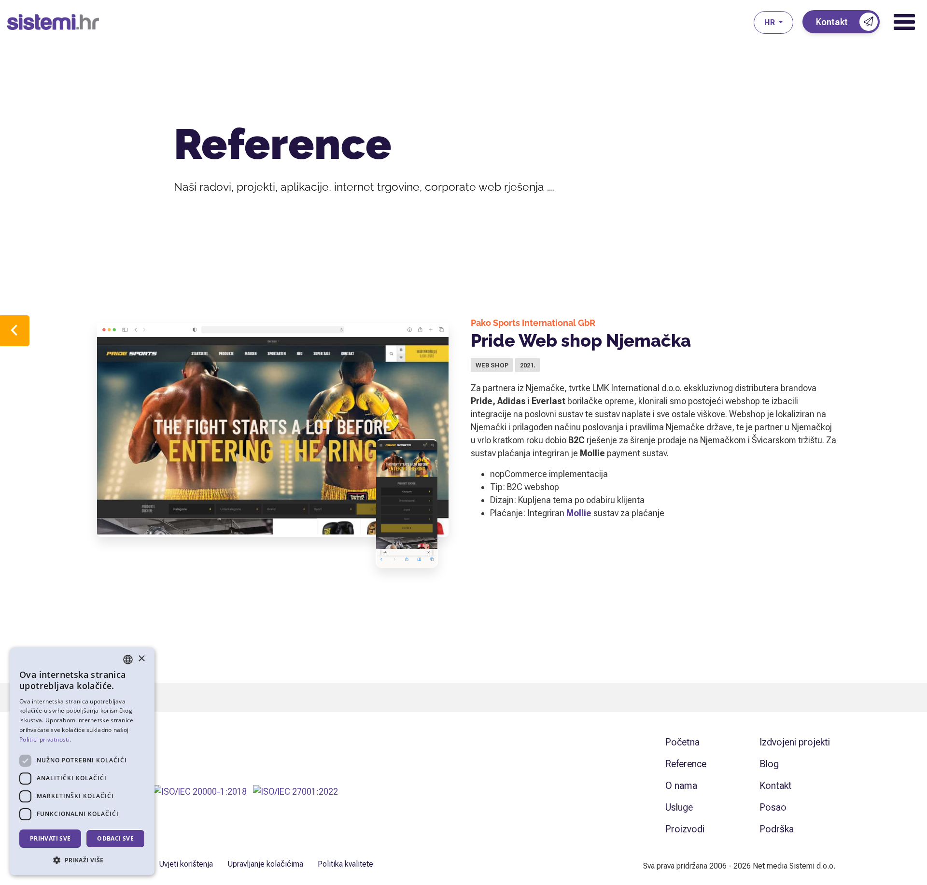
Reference (685, 764)
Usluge (679, 807)
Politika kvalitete (345, 864)
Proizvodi (684, 829)
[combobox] (128, 659)
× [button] (141, 658)
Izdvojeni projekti (794, 742)
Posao (773, 807)
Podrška (776, 829)
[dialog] (82, 761)
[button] (82, 860)
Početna (682, 742)
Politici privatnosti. (45, 739)
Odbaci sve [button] (115, 838)
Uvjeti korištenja (186, 864)
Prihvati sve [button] (50, 838)
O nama (681, 785)
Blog (769, 764)
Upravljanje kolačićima (265, 864)
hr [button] (770, 22)
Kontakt (775, 785)
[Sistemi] (380, 22)
